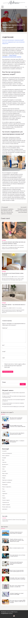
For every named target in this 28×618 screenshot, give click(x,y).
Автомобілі (4, 451)
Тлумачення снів (5, 502)
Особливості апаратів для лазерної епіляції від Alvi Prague (16, 594)
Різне (3, 489)
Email (4, 351)
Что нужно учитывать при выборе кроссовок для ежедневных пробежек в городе (13, 242)
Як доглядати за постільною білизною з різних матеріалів (12, 274)
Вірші (3, 460)
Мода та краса (5, 473)
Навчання (4, 475)
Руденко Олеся (6, 308)
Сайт (3, 358)
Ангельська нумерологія (7, 453)
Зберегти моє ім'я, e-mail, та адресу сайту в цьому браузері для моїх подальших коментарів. (15, 365)
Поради (4, 22)
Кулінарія (4, 471)
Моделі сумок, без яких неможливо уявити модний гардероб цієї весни (17, 571)
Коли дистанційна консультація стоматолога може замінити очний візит (17, 426)
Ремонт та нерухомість (6, 486)
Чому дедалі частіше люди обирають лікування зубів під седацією (17, 433)
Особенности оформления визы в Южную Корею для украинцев (16, 532)
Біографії (4, 457)
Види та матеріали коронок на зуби (17, 548)
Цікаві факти (4, 509)
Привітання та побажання (7, 480)
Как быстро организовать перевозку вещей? (13, 40)
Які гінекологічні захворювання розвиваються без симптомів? (16, 418)
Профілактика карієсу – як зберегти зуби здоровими (17, 441)
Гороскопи (4, 462)
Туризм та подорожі (6, 504)
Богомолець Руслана (7, 276)
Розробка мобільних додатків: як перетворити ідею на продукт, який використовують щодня (17, 540)
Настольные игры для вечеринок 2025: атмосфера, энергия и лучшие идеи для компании (17, 601)
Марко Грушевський (7, 30)
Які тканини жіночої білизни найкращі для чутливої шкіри (13, 406)
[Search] (26, 7)
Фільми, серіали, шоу (6, 507)
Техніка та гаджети (6, 500)
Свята (3, 495)
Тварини (3, 498)
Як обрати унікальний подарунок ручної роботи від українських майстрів (16, 563)
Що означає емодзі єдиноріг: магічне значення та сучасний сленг (17, 586)
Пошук (4, 382)
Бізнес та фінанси (5, 455)
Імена (3, 469)
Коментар (5, 328)
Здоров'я (4, 466)
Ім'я (3, 345)
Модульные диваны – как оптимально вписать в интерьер (13, 305)
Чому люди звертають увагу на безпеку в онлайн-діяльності (17, 555)
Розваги (3, 491)
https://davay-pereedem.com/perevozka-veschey (11, 56)
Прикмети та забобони (6, 482)
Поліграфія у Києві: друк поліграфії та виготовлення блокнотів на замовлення (17, 578)
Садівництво (4, 493)
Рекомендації (4, 484)
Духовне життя (5, 464)
